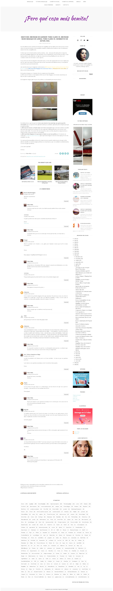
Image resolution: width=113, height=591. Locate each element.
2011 (75, 362)
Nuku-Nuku (30, 204)
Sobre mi (75, 398)
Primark (86, 535)
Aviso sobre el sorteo (80, 326)
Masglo (22, 556)
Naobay (60, 535)
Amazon (70, 543)
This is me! (26, 223)
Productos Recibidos (51, 556)
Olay (78, 566)
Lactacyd (56, 563)
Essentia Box (42, 540)
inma (25, 315)
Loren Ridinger (36, 535)
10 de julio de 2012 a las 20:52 (32, 374)
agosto (77, 264)
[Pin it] (68, 153)
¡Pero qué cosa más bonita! (53, 589)
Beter (38, 545)
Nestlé (65, 524)
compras (57, 506)
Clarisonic (83, 571)
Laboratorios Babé (49, 522)
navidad (33, 524)
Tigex (30, 532)
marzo (77, 357)
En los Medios (76, 399)
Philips (31, 543)
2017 (75, 245)
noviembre (78, 258)
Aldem (22, 571)
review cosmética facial (46, 506)
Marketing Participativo (76, 509)
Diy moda (82, 550)
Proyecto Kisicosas (41, 543)
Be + (32, 545)
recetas (53, 527)
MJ (24, 438)
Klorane (64, 530)
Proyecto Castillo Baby (39, 577)
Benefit (41, 524)
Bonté (76, 519)
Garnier (58, 524)
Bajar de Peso (24, 545)
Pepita (25, 383)
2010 (75, 364)
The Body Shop (74, 517)
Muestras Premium (74, 530)
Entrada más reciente (29, 493)
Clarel (40, 522)
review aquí (23, 68)
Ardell (47, 558)
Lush (44, 535)
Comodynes (53, 545)
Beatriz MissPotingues (29, 192)
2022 (75, 240)
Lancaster (73, 553)
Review (22, 503)
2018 (75, 244)
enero (77, 361)
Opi (84, 566)
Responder (66, 201)
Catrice (32, 517)
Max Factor (23, 509)
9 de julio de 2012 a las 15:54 (29, 317)
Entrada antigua (62, 493)
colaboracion (57, 569)
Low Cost (59, 540)
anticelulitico (40, 537)
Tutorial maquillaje (67, 503)
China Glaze (50, 550)
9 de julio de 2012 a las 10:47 (29, 194)
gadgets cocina (58, 577)
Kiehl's (78, 574)
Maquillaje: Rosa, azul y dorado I (83, 346)
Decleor (40, 574)
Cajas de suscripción (54, 503)
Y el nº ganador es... (80, 312)
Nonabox (76, 506)
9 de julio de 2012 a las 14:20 (29, 274)
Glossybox (85, 506)
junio (77, 352)
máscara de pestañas (43, 527)
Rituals (50, 543)
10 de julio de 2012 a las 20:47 (32, 285)
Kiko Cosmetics (33, 506)
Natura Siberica (51, 566)
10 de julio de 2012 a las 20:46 (32, 262)
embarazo (66, 569)
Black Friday (82, 537)
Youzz (57, 543)
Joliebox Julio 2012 (80, 289)
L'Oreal (30, 511)
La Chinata (51, 540)
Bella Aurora (80, 548)
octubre (77, 260)
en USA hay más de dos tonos (33, 135)
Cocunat (57, 561)
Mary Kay (42, 566)
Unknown (26, 292)
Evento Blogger (67, 506)
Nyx (66, 517)
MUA (67, 540)
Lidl (70, 563)
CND (35, 561)
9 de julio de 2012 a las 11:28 (29, 241)
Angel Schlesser (24, 558)
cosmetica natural (56, 511)
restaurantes (75, 569)
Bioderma (66, 511)
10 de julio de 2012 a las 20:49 (32, 307)
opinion (68, 519)
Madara (84, 563)
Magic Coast (81, 553)
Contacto (75, 396)
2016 (75, 247)
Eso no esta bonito (36, 553)
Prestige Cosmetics (62, 522)
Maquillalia (23, 566)
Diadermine (33, 530)
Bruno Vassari (24, 530)
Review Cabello (56, 509)
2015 (75, 249)
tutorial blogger (31, 522)
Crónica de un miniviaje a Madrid (83, 334)
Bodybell (76, 558)
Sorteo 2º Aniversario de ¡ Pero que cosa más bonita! (86, 185)
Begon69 (26, 409)
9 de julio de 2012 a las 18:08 (29, 327)
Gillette (71, 574)
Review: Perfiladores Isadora (82, 324)
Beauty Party (68, 527)
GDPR (74, 401)
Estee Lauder (24, 563)
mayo (77, 353)
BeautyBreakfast (79, 527)
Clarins (62, 532)
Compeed (23, 574)
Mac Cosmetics (85, 519)
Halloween (62, 545)
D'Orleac (66, 550)
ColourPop (66, 561)
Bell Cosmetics (43, 519)
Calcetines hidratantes (72, 571)
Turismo (34, 548)
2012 (75, 255)
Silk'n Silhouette (24, 548)
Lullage (77, 563)
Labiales (65, 553)
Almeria (60, 527)
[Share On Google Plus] (65, 153)
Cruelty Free (49, 524)
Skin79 (83, 530)
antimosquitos (48, 569)
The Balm (23, 532)
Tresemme (62, 556)
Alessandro (58, 548)
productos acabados (35, 509)
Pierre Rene (78, 535)
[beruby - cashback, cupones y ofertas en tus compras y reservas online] (82, 114)
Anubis (33, 558)
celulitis (41, 548)
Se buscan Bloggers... (85, 223)
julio (76, 265)
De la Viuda (33, 540)
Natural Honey (61, 566)
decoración (78, 556)
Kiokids (85, 574)
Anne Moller (79, 543)
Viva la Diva (38, 569)
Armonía (54, 558)
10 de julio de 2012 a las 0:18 (29, 439)
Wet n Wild (46, 509)
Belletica (61, 558)
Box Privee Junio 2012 (81, 344)
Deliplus (74, 511)
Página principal (76, 395)
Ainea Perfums (85, 569)
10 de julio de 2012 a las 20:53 (32, 399)
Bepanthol (45, 532)
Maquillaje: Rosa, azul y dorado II (83, 343)
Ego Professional (43, 530)
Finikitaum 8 (78, 298)
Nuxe (29, 577)
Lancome (64, 563)
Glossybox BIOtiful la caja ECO (83, 271)
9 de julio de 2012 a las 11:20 (29, 216)
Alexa (29, 571)
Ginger (26, 240)
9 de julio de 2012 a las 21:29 (29, 356)
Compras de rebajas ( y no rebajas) (84, 310)
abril (77, 355)
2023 (75, 238)
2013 (75, 253)
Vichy (72, 524)
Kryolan (57, 553)
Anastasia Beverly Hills (69, 548)
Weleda (37, 532)
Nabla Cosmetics (31, 556)
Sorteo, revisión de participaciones (84, 315)
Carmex (42, 550)
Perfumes (23, 527)
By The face (23, 550)
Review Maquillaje (39, 156)
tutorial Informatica (82, 577)
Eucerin (87, 532)
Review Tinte (60, 519)
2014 (75, 251)
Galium (64, 574)
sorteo (77, 503)
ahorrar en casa (63, 514)
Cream (58, 550)
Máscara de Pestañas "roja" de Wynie (82, 124)
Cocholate (50, 561)
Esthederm (56, 574)
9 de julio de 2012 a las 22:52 (29, 411)
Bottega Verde (54, 532)
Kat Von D (71, 545)
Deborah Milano (24, 514)
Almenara (48, 571)
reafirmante (49, 548)
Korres (48, 563)
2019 (75, 242)
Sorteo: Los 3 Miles (85, 172)
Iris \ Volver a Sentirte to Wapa (32, 354)
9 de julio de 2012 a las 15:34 (29, 293)
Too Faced (23, 506)
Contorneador (32, 574)
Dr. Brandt (79, 532)
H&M (58, 530)
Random (85, 503)
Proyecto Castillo (74, 522)
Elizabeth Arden (24, 553)
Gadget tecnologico (48, 553)
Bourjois (45, 545)
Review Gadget (82, 514)
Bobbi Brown (24, 540)
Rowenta (23, 569)
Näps (78, 545)
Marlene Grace (33, 566)
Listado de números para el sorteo (84, 313)
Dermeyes (48, 574)
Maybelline (58, 517)
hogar (64, 543)
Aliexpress (65, 537)
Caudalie (42, 561)
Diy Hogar (40, 517)
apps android (32, 527)
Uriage (30, 569)
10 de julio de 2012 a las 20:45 (32, 231)
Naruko (22, 577)
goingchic (50, 537)
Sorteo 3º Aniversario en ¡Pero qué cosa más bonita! (86, 211)
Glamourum (49, 517)
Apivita (40, 558)
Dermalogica (74, 561)
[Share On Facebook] (63, 153)
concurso (72, 514)
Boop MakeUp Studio (25, 561)
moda (33, 514)
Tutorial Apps (24, 537)
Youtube (70, 556)
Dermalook (70, 532)
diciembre (78, 256)
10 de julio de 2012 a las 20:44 (32, 206)
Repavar (49, 577)
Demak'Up (74, 550)
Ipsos (41, 563)
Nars (73, 540)
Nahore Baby (52, 535)
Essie (82, 561)
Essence (23, 511)
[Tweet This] (60, 153)
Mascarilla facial (24, 519)
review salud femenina (69, 577)
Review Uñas (23, 517)
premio (33, 519)
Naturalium (71, 566)
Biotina (68, 558)
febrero (77, 359)
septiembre (78, 262)
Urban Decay (84, 517)
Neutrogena (68, 535)
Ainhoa (57, 537)
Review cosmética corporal (42, 511)
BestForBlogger (65, 589)
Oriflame (80, 540)
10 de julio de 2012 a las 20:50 (32, 345)
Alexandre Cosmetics (38, 571)
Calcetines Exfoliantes (58, 571)
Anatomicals (73, 537)
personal (83, 511)
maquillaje (30, 156)
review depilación (80, 524)
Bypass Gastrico (33, 550)
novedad (65, 509)
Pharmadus (23, 543)
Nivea (22, 522)
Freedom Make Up (25, 535)
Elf (51, 530)
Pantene (41, 556)
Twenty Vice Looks (51, 514)
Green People (33, 563)
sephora (41, 514)
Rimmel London (24, 524)
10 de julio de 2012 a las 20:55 (32, 457)
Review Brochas (85, 522)
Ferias (51, 519)
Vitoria (32, 537)
